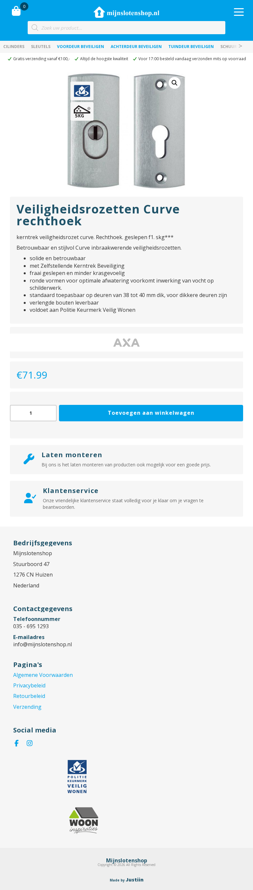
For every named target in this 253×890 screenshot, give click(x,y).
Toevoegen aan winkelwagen (151, 412)
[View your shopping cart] (16, 10)
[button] (175, 83)
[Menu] (238, 12)
